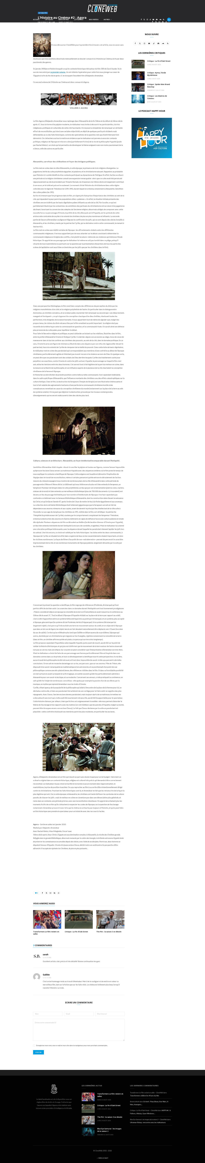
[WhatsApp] (166, 21)
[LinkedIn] (162, 21)
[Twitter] (155, 21)
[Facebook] (152, 21)
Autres (107, 20)
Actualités (43, 13)
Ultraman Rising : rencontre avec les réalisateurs (148, 1122)
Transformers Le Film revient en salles (46, 932)
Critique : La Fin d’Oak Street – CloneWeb (144, 1110)
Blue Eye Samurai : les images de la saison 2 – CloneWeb (148, 1119)
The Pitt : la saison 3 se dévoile (108, 931)
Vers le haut (103, 1158)
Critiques (49, 20)
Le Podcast (79, 20)
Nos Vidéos (93, 20)
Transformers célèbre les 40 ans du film (144, 1096)
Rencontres (63, 20)
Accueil (36, 20)
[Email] (159, 21)
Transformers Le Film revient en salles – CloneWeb (146, 1093)
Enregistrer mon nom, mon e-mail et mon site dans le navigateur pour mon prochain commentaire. (72, 1045)
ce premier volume (58, 72)
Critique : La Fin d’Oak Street (76, 931)
